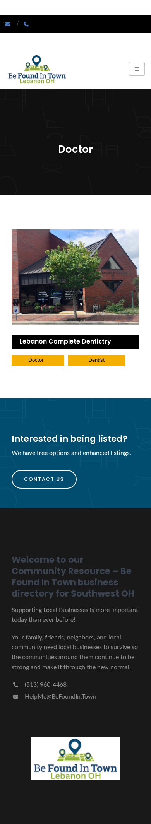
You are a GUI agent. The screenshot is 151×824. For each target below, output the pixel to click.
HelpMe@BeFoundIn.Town (59, 697)
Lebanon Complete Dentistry (65, 341)
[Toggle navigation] (137, 69)
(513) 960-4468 (45, 685)
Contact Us (44, 479)
